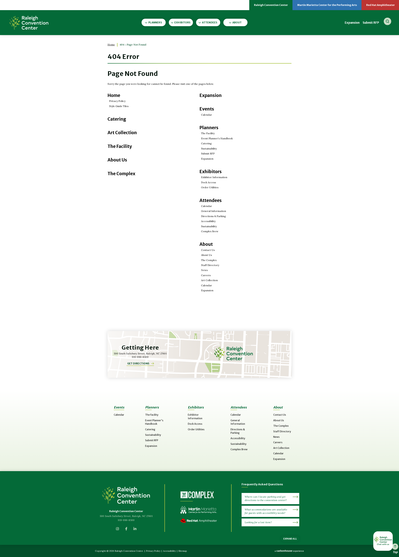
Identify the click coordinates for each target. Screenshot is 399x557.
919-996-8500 (126, 520)
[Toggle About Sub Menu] (230, 22)
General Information (213, 211)
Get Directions (138, 363)
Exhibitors (211, 171)
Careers (206, 275)
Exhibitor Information (214, 177)
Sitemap (182, 551)
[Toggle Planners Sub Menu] (146, 22)
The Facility (120, 146)
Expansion (352, 22)
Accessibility (208, 221)
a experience (289, 551)
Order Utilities (210, 187)
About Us (117, 160)
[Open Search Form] (387, 21)
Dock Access (208, 182)
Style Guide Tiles (119, 106)
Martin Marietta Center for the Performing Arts (329, 6)
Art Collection (122, 132)
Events (207, 109)
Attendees (211, 200)
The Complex (121, 173)
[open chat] (383, 541)
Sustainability (209, 148)
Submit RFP (371, 22)
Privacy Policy (117, 101)
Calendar (206, 114)
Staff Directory (210, 265)
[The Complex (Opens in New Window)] (197, 494)
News (204, 270)
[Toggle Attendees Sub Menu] (200, 22)
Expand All (290, 538)
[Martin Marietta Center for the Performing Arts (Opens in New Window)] (198, 512)
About (206, 244)
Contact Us (208, 250)
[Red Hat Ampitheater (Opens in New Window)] (198, 523)
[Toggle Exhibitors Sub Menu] (172, 22)
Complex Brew (209, 231)
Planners (209, 127)
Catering (117, 119)
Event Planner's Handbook (217, 138)
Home (111, 44)
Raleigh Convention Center (28, 22)
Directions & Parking (213, 216)
